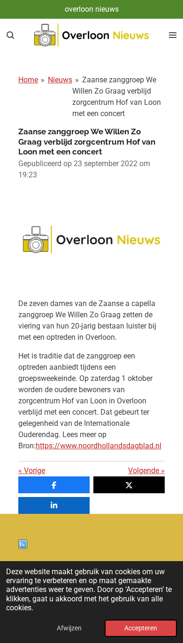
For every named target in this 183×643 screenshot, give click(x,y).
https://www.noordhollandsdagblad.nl (98, 445)
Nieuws (60, 79)
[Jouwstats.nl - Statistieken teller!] (22, 546)
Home (28, 79)
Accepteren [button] (140, 628)
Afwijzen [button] (69, 628)
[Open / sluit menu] (172, 35)
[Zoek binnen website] (10, 35)
